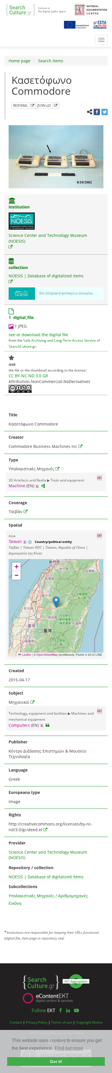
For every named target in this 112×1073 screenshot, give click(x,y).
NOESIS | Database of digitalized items (46, 276)
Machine (17, 485)
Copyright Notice (89, 1022)
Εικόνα (15, 903)
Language (18, 770)
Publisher (18, 742)
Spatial (15, 525)
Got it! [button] (56, 1061)
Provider (17, 843)
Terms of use (61, 1022)
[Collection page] (11, 261)
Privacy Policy (36, 1022)
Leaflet (26, 655)
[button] (56, 602)
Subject (16, 693)
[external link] (11, 247)
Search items (50, 60)
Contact (16, 1022)
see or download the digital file (38, 334)
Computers (19, 725)
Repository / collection (31, 867)
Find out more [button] (69, 1048)
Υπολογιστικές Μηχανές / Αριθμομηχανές (48, 895)
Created (16, 670)
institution (19, 207)
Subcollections (23, 886)
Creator (16, 437)
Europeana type (24, 792)
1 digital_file (21, 317)
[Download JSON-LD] (55, 106)
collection (18, 267)
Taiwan (15, 541)
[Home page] (37, 9)
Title (13, 414)
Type (13, 460)
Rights (15, 814)
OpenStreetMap (47, 655)
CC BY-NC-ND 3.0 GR (28, 375)
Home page (19, 60)
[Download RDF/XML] (32, 106)
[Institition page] (12, 201)
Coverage (18, 502)
